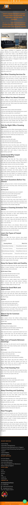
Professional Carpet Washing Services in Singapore (12, 447)
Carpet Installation (5, 452)
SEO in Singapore (15, 504)
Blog (2, 475)
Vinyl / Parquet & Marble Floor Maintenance (11, 464)
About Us (3, 471)
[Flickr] (14, 1)
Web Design (7, 504)
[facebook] (11, 1)
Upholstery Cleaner (5, 454)
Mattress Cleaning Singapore (7, 465)
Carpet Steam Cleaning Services (8, 445)
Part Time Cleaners (5, 458)
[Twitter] (8, 1)
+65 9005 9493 (9, 3)
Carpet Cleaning (4, 443)
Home (2, 470)
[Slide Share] (16, 1)
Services (3, 473)
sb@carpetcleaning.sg (18, 3)
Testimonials (4, 478)
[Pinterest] (19, 1)
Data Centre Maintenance (6, 462)
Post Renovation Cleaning (6, 460)
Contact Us (3, 477)
